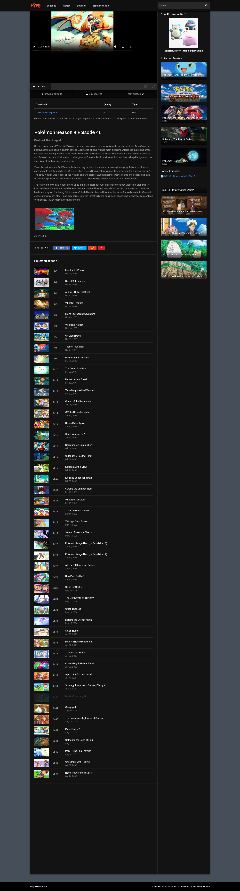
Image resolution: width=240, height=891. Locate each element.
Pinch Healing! (72, 729)
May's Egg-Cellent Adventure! (80, 314)
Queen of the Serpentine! (78, 401)
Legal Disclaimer (38, 886)
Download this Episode (47, 112)
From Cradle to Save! (76, 379)
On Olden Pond (73, 335)
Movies (67, 5)
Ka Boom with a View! (76, 467)
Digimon (81, 5)
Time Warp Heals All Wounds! (80, 390)
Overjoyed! (70, 707)
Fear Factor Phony (74, 270)
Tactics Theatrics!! (74, 346)
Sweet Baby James (75, 281)
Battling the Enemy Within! (78, 620)
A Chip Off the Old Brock (77, 292)
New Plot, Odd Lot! (74, 576)
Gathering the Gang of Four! (79, 740)
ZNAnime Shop (101, 5)
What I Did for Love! (75, 499)
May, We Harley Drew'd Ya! (78, 641)
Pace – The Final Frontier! (78, 751)
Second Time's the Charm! (78, 532)
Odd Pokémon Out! (75, 434)
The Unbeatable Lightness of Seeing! (84, 718)
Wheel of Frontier (74, 303)
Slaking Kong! (72, 630)
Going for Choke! (73, 587)
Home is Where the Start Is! (79, 772)
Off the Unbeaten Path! (77, 412)
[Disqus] (93, 829)
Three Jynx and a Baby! (77, 510)
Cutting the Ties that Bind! (78, 456)
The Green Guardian (75, 368)
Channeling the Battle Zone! (79, 663)
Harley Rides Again (75, 423)
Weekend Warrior (74, 325)
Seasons (51, 5)
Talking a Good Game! (76, 521)
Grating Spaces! (73, 609)
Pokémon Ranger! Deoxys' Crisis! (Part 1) (86, 543)
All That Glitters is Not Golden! (80, 565)
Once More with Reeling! (77, 762)
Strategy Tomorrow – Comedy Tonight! (85, 685)
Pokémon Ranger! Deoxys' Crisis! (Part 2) (86, 554)
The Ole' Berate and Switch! (79, 598)
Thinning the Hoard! (75, 652)
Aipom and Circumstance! (78, 674)
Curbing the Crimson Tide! (78, 488)
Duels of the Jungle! (75, 696)
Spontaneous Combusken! (79, 445)
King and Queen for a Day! (78, 477)
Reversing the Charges (77, 357)
